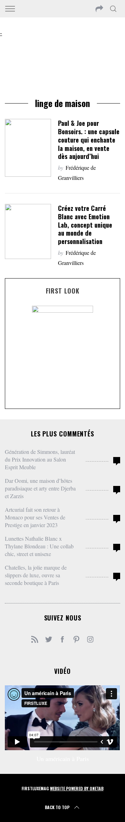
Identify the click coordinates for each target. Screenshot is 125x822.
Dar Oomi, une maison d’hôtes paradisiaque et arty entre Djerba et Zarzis (40, 488)
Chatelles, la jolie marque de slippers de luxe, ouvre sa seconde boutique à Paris (36, 575)
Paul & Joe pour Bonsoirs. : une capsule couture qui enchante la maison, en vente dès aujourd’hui (88, 139)
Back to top (57, 807)
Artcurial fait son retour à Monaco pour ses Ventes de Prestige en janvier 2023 (35, 517)
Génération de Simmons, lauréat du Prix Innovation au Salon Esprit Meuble (40, 459)
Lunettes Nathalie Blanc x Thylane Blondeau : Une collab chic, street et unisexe (39, 546)
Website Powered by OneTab (76, 788)
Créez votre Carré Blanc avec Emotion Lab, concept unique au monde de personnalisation (85, 224)
